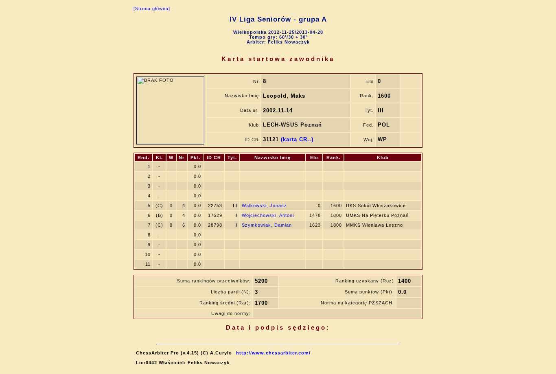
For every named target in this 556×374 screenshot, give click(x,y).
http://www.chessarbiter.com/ (273, 352)
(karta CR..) (297, 139)
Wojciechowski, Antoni (268, 215)
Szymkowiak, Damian (267, 225)
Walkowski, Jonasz (264, 205)
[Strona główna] (152, 8)
